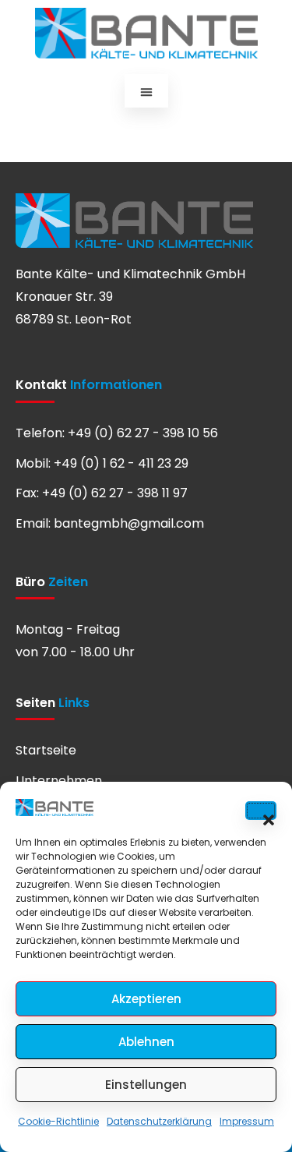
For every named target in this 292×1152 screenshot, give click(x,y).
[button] (260, 810)
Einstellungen (146, 1084)
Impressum (247, 1121)
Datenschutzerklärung (159, 1121)
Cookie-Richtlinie (58, 1121)
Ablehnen (146, 1042)
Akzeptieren (146, 999)
